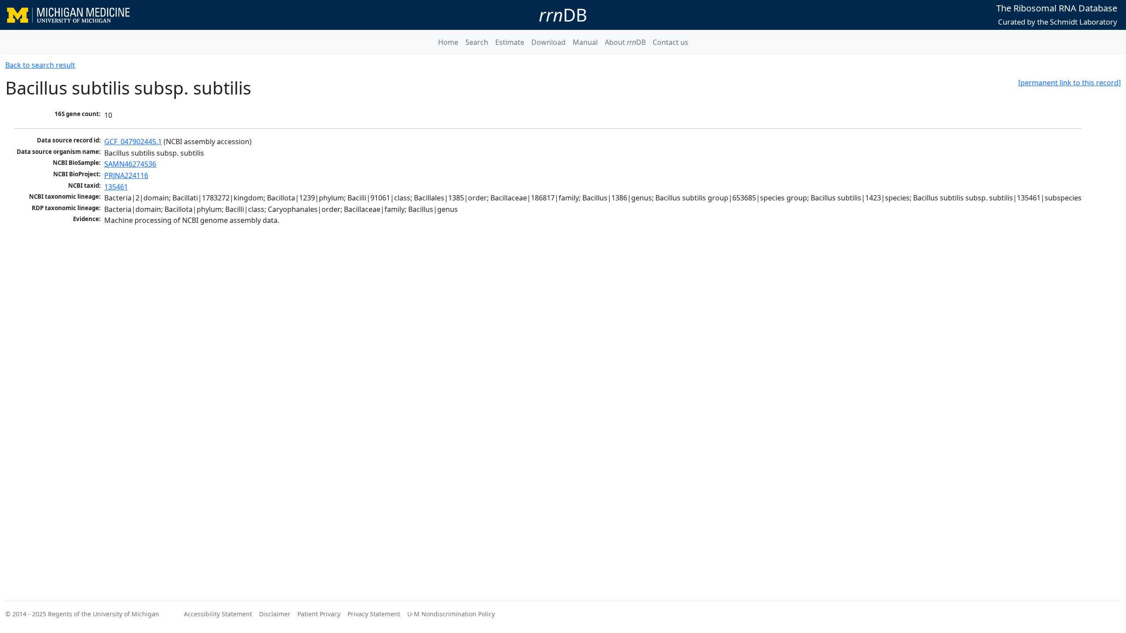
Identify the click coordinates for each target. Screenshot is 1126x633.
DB (563, 15)
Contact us (670, 42)
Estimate (509, 42)
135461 (116, 187)
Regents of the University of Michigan (103, 614)
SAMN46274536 (130, 164)
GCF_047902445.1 (133, 141)
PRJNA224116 (126, 175)
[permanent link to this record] (1069, 82)
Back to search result (40, 65)
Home (448, 42)
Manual (585, 42)
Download (548, 42)
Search (476, 42)
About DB (625, 42)
